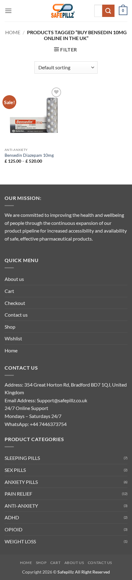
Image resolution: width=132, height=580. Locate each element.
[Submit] (108, 11)
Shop (10, 327)
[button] (8, 10)
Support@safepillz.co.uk (62, 400)
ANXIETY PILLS (21, 482)
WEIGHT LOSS (20, 541)
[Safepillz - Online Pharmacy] (64, 11)
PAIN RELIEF (18, 494)
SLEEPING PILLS (22, 458)
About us (14, 279)
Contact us (16, 315)
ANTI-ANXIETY (21, 506)
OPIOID (13, 529)
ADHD (12, 517)
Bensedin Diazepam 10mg (29, 155)
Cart (9, 291)
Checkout (15, 303)
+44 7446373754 (48, 424)
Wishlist (13, 338)
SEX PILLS (15, 470)
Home (12, 32)
